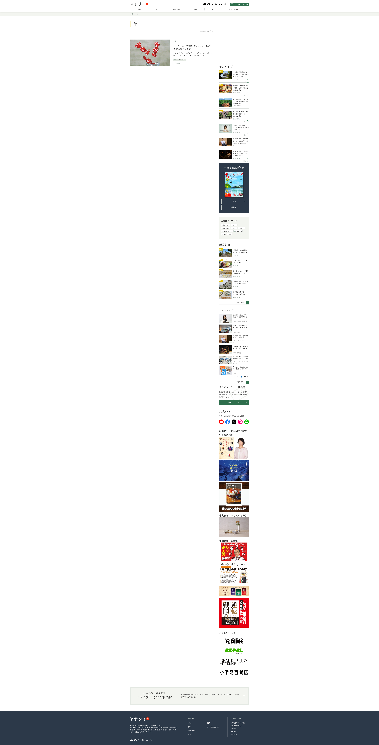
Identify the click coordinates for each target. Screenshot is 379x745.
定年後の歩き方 (227, 231)
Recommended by (236, 376)
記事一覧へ (240, 302)
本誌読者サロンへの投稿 (238, 723)
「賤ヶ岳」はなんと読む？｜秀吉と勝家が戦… (240, 251)
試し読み (233, 201)
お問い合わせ (235, 734)
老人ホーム (238, 231)
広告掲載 (233, 728)
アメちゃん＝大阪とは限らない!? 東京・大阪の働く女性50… (192, 47)
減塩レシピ (226, 228)
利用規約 (233, 731)
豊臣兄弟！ (226, 225)
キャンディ (182, 60)
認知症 (242, 228)
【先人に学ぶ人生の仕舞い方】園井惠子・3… (240, 282)
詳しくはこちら (233, 402)
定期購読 (233, 207)
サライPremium (213, 727)
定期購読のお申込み (237, 726)
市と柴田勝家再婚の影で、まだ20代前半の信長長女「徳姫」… (241, 74)
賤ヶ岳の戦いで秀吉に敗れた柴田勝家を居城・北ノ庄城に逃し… (240, 114)
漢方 (230, 234)
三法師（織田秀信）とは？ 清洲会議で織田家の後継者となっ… (241, 127)
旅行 (156, 9)
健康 (195, 9)
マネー (235, 228)
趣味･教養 (176, 9)
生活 (213, 9)
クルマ (235, 225)
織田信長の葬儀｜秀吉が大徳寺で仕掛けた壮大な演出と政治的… (240, 88)
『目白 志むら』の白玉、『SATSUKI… (241, 261)
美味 (139, 9)
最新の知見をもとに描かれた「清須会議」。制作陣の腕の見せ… (240, 153)
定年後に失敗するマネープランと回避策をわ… (240, 293)
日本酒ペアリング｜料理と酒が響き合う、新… (240, 272)
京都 (224, 234)
